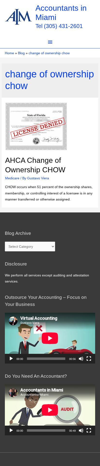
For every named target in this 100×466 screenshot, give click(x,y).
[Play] (11, 358)
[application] (50, 338)
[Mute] (81, 358)
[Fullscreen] (88, 358)
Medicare (12, 178)
